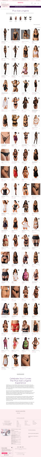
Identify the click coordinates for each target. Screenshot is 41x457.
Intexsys (23, 454)
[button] (7, 454)
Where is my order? (19, 426)
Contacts (26, 422)
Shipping (18, 422)
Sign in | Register (38, 0)
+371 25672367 (19, 442)
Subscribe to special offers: (20, 411)
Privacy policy (34, 422)
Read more (5, 451)
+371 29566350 (19, 439)
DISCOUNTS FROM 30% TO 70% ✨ (20, 6)
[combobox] (11, 447)
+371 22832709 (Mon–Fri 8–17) (5, 0)
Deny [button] (10, 453)
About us (26, 423)
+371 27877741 (19, 436)
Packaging (18, 423)
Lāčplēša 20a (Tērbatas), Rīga (14, 431)
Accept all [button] (4, 453)
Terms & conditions (35, 423)
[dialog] (7, 451)
